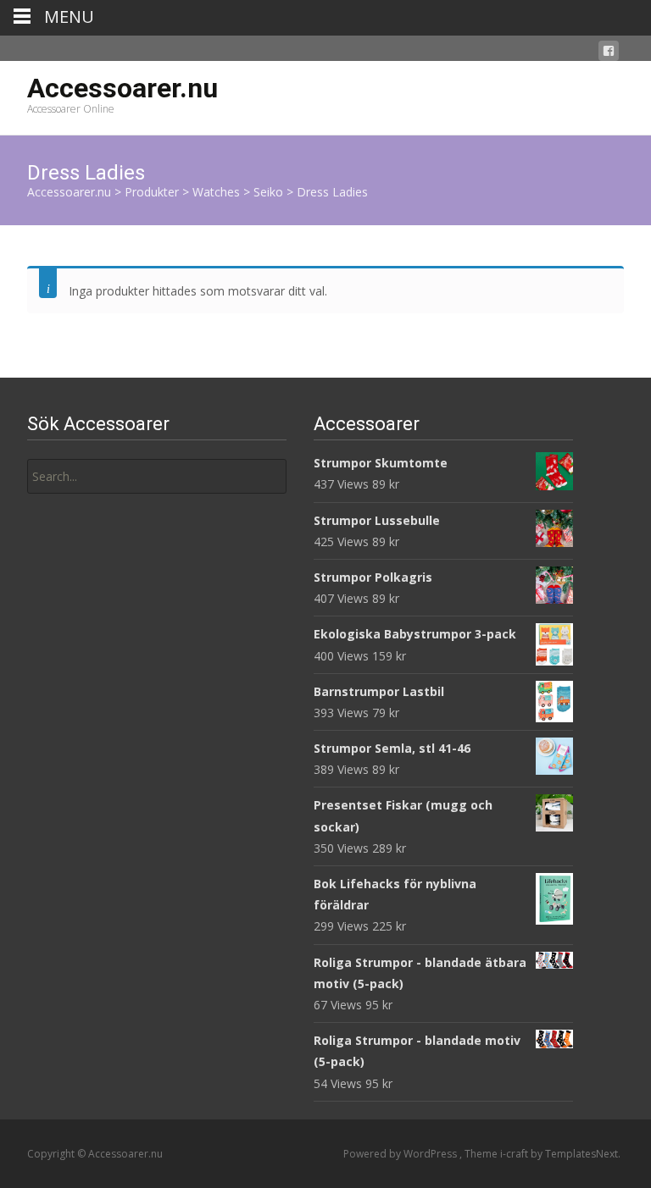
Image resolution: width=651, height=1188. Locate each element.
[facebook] (608, 54)
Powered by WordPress (401, 1154)
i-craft (515, 1154)
